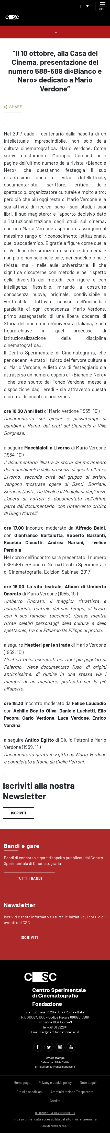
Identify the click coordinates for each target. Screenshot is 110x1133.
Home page (22, 1082)
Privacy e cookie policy (55, 1082)
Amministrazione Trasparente (72, 1092)
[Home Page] (12, 17)
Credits (55, 1101)
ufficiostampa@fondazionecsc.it (55, 1066)
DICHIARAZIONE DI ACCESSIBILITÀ (55, 1113)
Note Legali (88, 1082)
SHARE (15, 106)
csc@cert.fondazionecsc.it (59, 1032)
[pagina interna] (55, 31)
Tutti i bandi (29, 878)
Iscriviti (18, 813)
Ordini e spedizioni (29, 1092)
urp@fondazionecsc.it (55, 1125)
